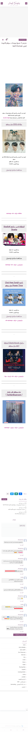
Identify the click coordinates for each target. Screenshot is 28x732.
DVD (24, 645)
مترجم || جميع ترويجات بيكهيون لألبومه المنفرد (16, 509)
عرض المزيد (4, 499)
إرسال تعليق (22, 525)
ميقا (6, 376)
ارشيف (9, 376)
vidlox (20, 213)
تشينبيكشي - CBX (21, 681)
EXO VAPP (22, 649)
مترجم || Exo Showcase (20, 513)
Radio (24, 664)
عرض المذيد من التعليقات (20, 635)
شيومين (23, 686)
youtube (23, 676)
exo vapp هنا (6, 118)
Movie (24, 662)
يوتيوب (11, 428)
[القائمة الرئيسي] (26, 3)
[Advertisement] (14, 22)
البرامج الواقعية (22, 679)
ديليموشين (20, 265)
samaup (8, 213)
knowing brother (21, 672)
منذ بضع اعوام (21, 503)
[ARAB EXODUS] (14, 3)
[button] (20, 494)
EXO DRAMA (22, 647)
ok (12, 213)
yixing (24, 674)
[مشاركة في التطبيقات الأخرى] (7, 494)
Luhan (24, 659)
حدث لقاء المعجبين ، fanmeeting (18, 684)
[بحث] (2, 3)
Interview (23, 654)
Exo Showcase (23, 39)
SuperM (23, 669)
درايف (16, 213)
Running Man (22, 667)
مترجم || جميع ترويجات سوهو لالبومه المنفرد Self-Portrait (14, 505)
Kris (24, 657)
